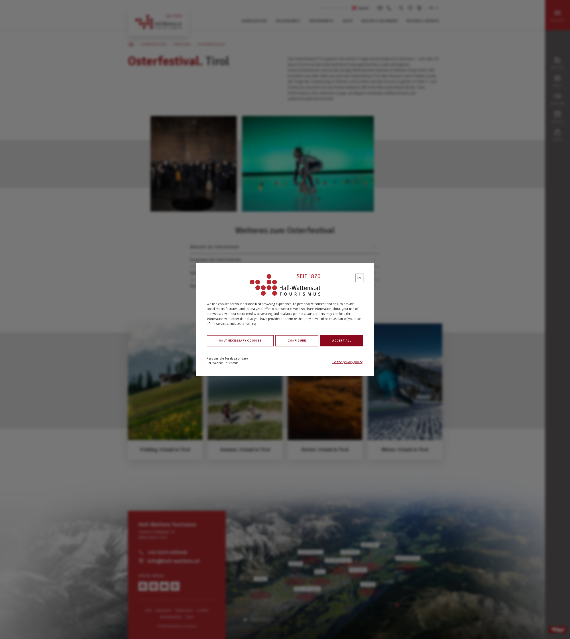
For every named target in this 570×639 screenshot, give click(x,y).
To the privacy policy (347, 362)
